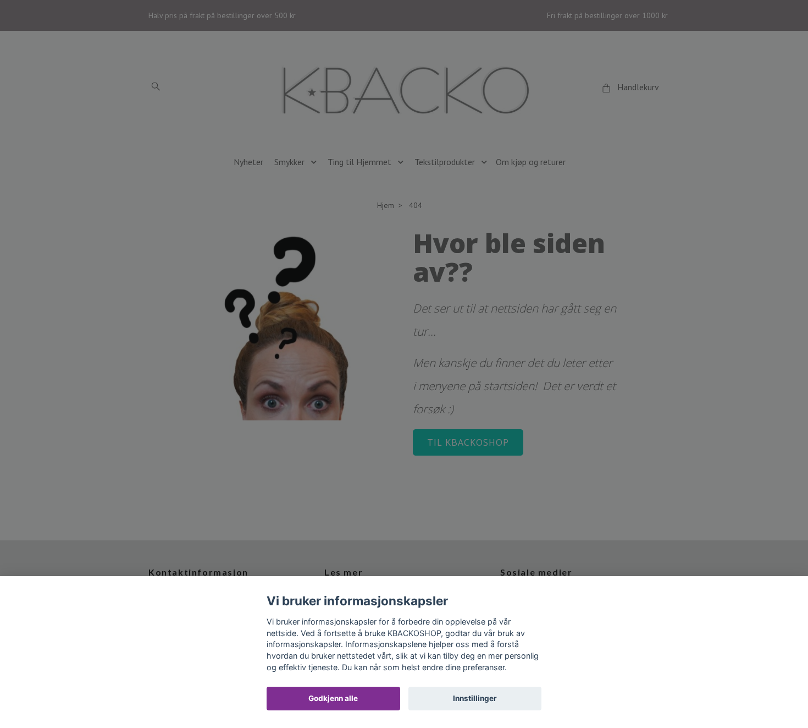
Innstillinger (475, 698)
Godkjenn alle (333, 698)
